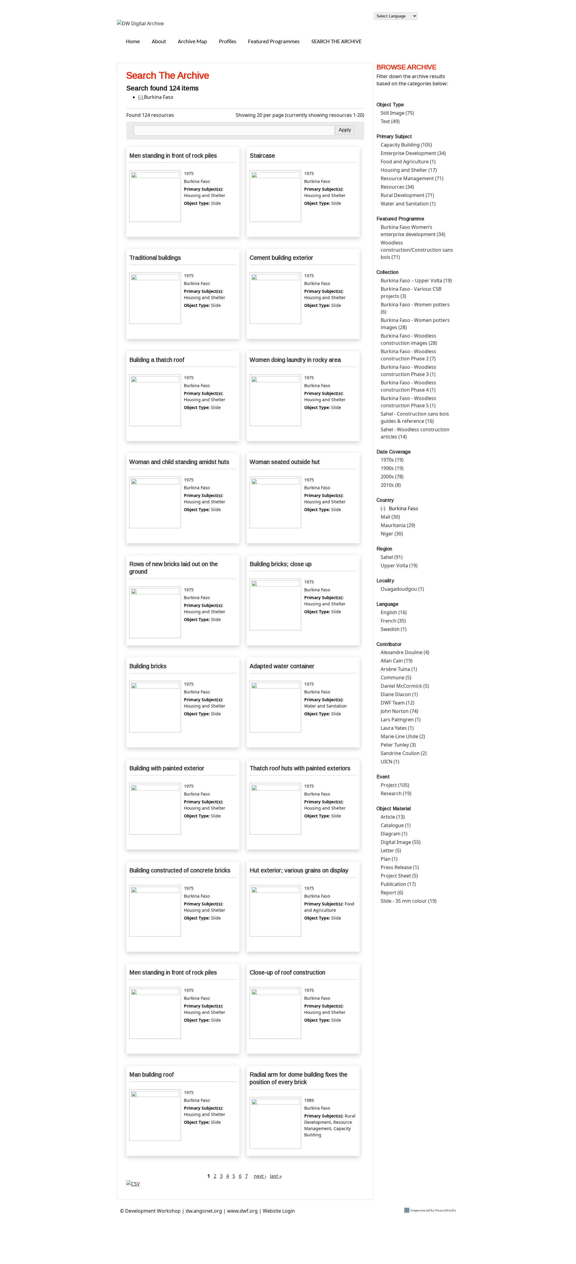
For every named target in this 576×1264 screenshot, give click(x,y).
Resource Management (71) (412, 178)
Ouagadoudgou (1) (402, 589)
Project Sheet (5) (399, 875)
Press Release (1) (400, 867)
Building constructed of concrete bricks (179, 870)
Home (133, 42)
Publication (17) (398, 884)
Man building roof (151, 1074)
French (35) (393, 620)
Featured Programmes (273, 42)
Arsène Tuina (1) (399, 669)
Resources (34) (397, 186)
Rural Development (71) (407, 195)
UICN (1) (390, 761)
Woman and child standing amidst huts (179, 462)
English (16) (394, 612)
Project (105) (395, 785)
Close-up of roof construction (287, 972)
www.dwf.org (242, 1211)
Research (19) (396, 793)
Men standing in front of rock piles (173, 155)
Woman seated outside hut (285, 462)
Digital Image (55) (401, 842)
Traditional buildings (155, 257)
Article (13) (393, 817)
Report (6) (392, 892)
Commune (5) (396, 677)
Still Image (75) (397, 113)
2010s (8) (391, 485)
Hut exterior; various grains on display (299, 870)
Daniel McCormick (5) (405, 686)
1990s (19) (392, 468)
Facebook (432, 15)
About (159, 42)
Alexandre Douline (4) (405, 652)
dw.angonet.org (204, 1211)
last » (276, 1176)
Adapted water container (282, 666)
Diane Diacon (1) (399, 694)
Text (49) (390, 121)
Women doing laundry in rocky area (295, 359)
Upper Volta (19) (399, 565)
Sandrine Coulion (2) (404, 753)
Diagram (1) (394, 833)
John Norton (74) (399, 711)
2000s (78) (392, 476)
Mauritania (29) (398, 525)
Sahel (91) (392, 557)
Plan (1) (389, 859)
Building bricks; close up (281, 564)
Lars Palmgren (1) (401, 719)
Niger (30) (392, 533)
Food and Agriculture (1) (408, 161)
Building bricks (147, 666)
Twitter (447, 15)
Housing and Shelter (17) (409, 170)
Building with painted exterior (166, 768)
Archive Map (192, 42)
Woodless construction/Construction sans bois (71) (417, 249)
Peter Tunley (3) (398, 744)
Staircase (262, 155)
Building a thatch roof (156, 359)
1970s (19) (392, 459)
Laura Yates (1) (397, 728)
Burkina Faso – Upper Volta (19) (416, 280)
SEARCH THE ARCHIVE (336, 42)
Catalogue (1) (396, 825)
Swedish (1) (393, 629)
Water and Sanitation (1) (408, 203)
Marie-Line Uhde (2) (403, 736)
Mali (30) (390, 517)
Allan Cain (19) (396, 660)
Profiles (227, 42)
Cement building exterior (281, 257)
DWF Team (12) (397, 702)
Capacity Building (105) (406, 144)
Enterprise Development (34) (413, 153)
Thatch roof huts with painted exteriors (300, 768)
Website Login (279, 1211)
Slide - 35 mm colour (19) (408, 901)
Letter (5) (391, 850)
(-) (141, 97)
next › (260, 1176)
